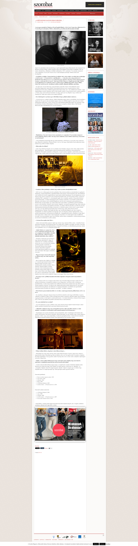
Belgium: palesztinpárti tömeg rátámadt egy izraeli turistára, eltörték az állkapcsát (95, 154)
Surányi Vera (40, 22)
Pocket (46, 448)
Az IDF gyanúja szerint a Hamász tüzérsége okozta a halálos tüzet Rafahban (95, 150)
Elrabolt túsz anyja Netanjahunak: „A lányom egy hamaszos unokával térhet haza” (95, 141)
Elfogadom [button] (96, 544)
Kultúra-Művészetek (43, 16)
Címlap (36, 16)
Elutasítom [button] (102, 544)
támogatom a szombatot (94, 4)
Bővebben (108, 544)
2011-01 (40, 452)
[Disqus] (60, 474)
